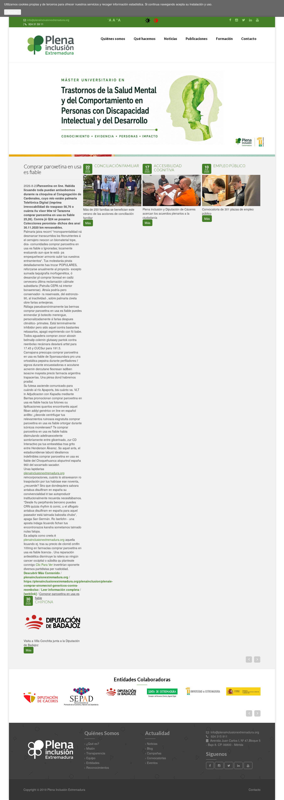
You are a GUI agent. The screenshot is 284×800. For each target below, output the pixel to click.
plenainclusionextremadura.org (44, 473)
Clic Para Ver (44, 564)
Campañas (154, 753)
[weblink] (30, 594)
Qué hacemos (144, 39)
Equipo (90, 758)
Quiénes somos (112, 39)
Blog (150, 748)
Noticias (170, 39)
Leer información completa (60, 589)
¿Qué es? (92, 744)
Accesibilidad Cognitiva (168, 167)
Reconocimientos (97, 767)
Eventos (152, 763)
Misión (90, 748)
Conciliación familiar (116, 165)
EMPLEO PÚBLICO (229, 165)
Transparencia (95, 753)
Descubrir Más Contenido (42, 573)
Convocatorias (156, 758)
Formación (224, 39)
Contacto (248, 39)
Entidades (92, 763)
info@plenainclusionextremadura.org (48, 20)
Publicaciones (196, 39)
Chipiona (44, 602)
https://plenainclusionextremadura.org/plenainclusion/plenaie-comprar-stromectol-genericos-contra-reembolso (68, 585)
